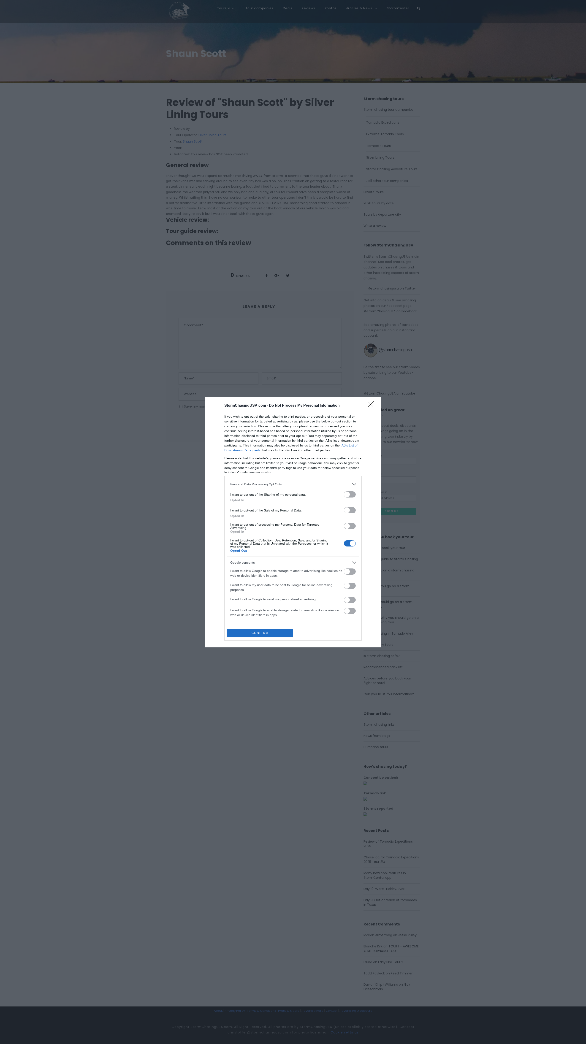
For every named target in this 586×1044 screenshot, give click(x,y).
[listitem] (293, 484)
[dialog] (293, 522)
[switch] (350, 494)
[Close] (372, 405)
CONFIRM (260, 633)
